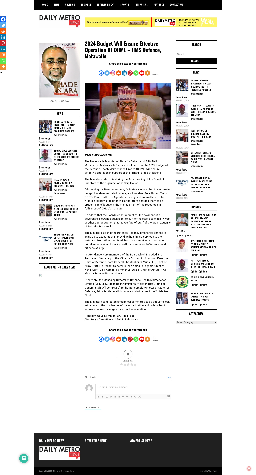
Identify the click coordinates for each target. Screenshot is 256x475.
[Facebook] (101, 71)
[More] (147, 71)
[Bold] (98, 396)
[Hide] (1, 72)
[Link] (131, 396)
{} (135, 396)
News (56, 4)
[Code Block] (127, 396)
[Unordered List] (119, 396)
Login (168, 377)
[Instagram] (112, 71)
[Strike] (111, 396)
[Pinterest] (130, 71)
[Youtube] (141, 71)
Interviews (141, 4)
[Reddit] (118, 71)
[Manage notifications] (249, 468)
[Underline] (107, 396)
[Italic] (102, 396)
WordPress (212, 470)
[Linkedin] (124, 71)
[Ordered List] (115, 396)
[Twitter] (107, 71)
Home (45, 4)
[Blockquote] (123, 396)
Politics (70, 4)
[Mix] (3, 55)
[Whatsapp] (136, 71)
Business (86, 4)
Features (158, 4)
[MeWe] (3, 49)
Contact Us (176, 4)
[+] (139, 396)
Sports (124, 4)
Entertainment (106, 4)
